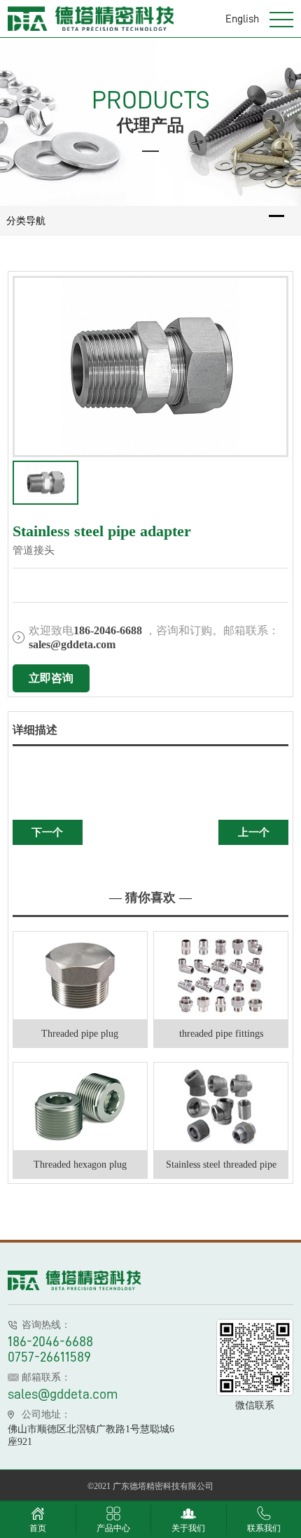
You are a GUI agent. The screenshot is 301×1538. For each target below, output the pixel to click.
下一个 (47, 832)
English (242, 18)
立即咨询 (51, 678)
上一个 (254, 832)
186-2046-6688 (50, 1341)
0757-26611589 (49, 1357)
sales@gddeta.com (63, 1394)
